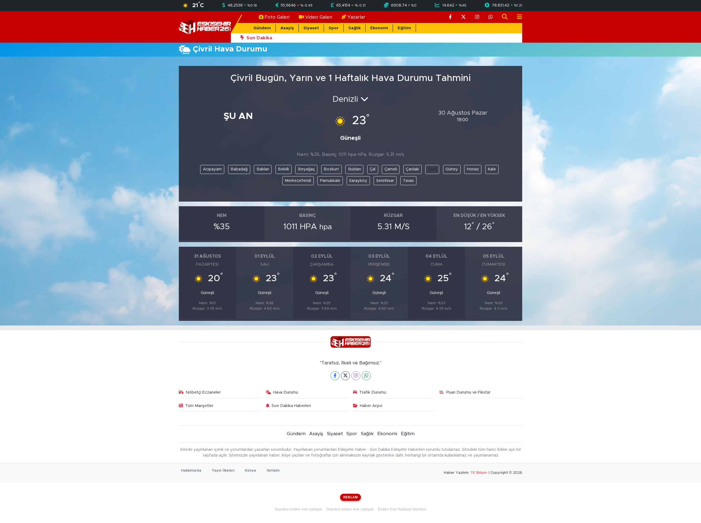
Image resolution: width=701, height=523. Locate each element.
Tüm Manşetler (199, 406)
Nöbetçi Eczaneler (203, 392)
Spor (334, 28)
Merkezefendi (298, 181)
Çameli (390, 169)
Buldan (354, 169)
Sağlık (354, 28)
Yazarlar (356, 17)
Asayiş (287, 28)
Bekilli (283, 169)
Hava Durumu (285, 392)
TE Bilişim (478, 473)
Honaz (473, 169)
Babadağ (239, 169)
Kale (492, 169)
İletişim (273, 470)
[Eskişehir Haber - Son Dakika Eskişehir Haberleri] (205, 26)
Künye (250, 470)
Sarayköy (358, 181)
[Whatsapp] (366, 375)
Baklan (263, 169)
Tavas (408, 181)
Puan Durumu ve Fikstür (468, 392)
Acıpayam (212, 169)
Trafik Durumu (372, 392)
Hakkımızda (191, 470)
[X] (345, 375)
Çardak (412, 169)
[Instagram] (355, 375)
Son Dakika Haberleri (291, 406)
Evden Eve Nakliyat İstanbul (402, 509)
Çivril (432, 169)
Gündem (262, 28)
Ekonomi (379, 28)
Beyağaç (306, 169)
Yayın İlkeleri (223, 470)
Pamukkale (330, 181)
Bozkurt (331, 169)
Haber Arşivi (371, 406)
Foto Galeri (277, 17)
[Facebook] (335, 375)
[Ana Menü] (517, 17)
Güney (452, 169)
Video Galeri (318, 17)
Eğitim (404, 28)
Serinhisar (385, 181)
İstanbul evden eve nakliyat (298, 509)
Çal (372, 169)
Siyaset (311, 28)
